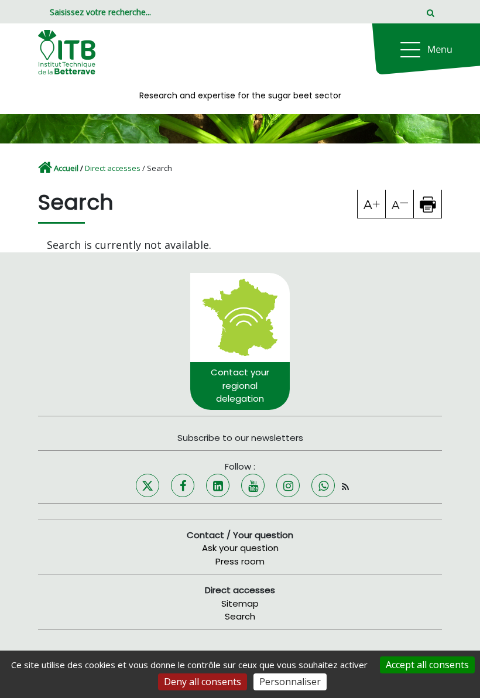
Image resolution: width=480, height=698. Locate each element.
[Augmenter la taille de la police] (372, 204)
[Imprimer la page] (428, 204)
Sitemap (240, 603)
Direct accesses (112, 168)
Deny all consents (202, 681)
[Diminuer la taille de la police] (400, 204)
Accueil (66, 168)
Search (240, 616)
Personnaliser (290, 681)
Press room (240, 561)
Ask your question (240, 548)
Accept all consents (427, 664)
